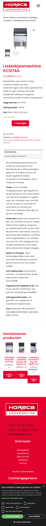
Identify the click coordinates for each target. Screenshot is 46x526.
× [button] (43, 486)
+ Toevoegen (20, 123)
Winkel (12, 17)
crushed (10, 140)
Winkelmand (23, 453)
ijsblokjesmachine (27, 140)
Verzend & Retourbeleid (23, 471)
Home (5, 17)
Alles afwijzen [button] (34, 516)
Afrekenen (23, 460)
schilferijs (37, 140)
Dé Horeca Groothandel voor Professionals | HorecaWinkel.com (17, 6)
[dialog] (23, 505)
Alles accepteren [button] (12, 516)
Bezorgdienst (23, 450)
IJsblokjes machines (20, 137)
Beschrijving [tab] (10, 152)
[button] (23, 498)
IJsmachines (22, 17)
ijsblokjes (17, 140)
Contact (23, 463)
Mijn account (23, 456)
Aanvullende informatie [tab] (15, 156)
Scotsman (6, 143)
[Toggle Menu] (38, 5)
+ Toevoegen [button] (9, 374)
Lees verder (38, 495)
